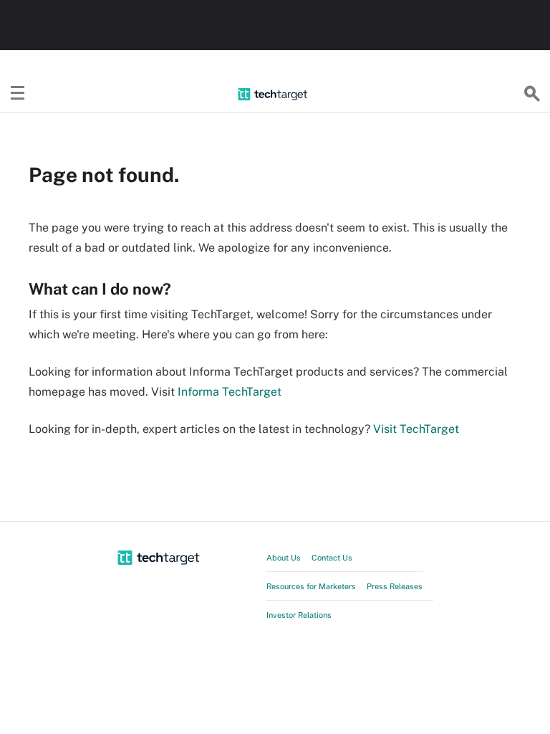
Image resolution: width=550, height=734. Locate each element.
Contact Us (332, 557)
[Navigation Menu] (18, 94)
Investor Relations (299, 615)
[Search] (532, 94)
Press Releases (395, 586)
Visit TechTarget (416, 429)
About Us (283, 557)
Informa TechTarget (229, 392)
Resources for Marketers (311, 586)
